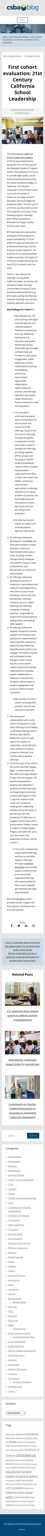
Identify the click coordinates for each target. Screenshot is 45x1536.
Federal (11, 1271)
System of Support (27, 1501)
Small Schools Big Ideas (23, 1337)
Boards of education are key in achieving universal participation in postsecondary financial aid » (22, 957)
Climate (11, 1193)
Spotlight (12, 1360)
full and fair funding (19, 1471)
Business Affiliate (16, 1175)
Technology (13, 1378)
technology (25, 1505)
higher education (27, 1480)
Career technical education (21, 1180)
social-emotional (16, 1346)
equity (11, 1261)
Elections (12, 1252)
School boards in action (19, 1333)
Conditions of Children (18, 1215)
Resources (13, 1320)
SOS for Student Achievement (22, 1350)
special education (22, 1497)
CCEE (10, 1184)
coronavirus (26, 1454)
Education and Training (19, 1243)
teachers (10, 1504)
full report (20, 899)
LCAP (35, 1484)
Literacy (12, 1294)
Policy (11, 1311)
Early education (15, 1238)
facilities (12, 1266)
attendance (31, 1434)
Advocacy (12, 1166)
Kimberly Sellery (14, 56)
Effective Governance (18, 1248)
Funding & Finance (16, 1275)
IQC (31, 1484)
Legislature (13, 1289)
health (18, 1480)
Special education (16, 1355)
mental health (15, 1298)
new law (12, 1306)
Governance (13, 1280)
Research (12, 1316)
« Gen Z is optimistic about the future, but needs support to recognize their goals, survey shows (22, 946)
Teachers (12, 1373)
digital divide (20, 1460)
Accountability (14, 1157)
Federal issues (31, 1467)
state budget (15, 1501)
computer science (16, 1450)
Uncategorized (15, 1386)
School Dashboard (16, 1341)
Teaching (17, 1505)
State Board (13, 1364)
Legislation (17, 1487)
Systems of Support (17, 1369)
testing (32, 1505)
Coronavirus (14, 1220)
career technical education (26, 1442)
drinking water (15, 1234)
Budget (13, 1441)
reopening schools (15, 1492)
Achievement (14, 1161)
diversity (17, 1464)
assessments (14, 1170)
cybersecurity (19, 1328)
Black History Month (13, 1438)
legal (10, 1284)
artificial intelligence (22, 1382)
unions (11, 1391)
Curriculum (13, 1229)
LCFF (8, 1487)
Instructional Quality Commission (17, 1484)
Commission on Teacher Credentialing (21, 111)
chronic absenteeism (20, 1445)
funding (10, 1476)
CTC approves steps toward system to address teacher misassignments (22, 1016)
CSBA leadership (16, 1225)
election (23, 1464)
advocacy (20, 1434)
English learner (15, 1257)
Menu (22, 20)
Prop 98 (31, 1488)
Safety (11, 1325)
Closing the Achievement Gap (22, 1198)
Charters (12, 1189)
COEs (10, 1203)
